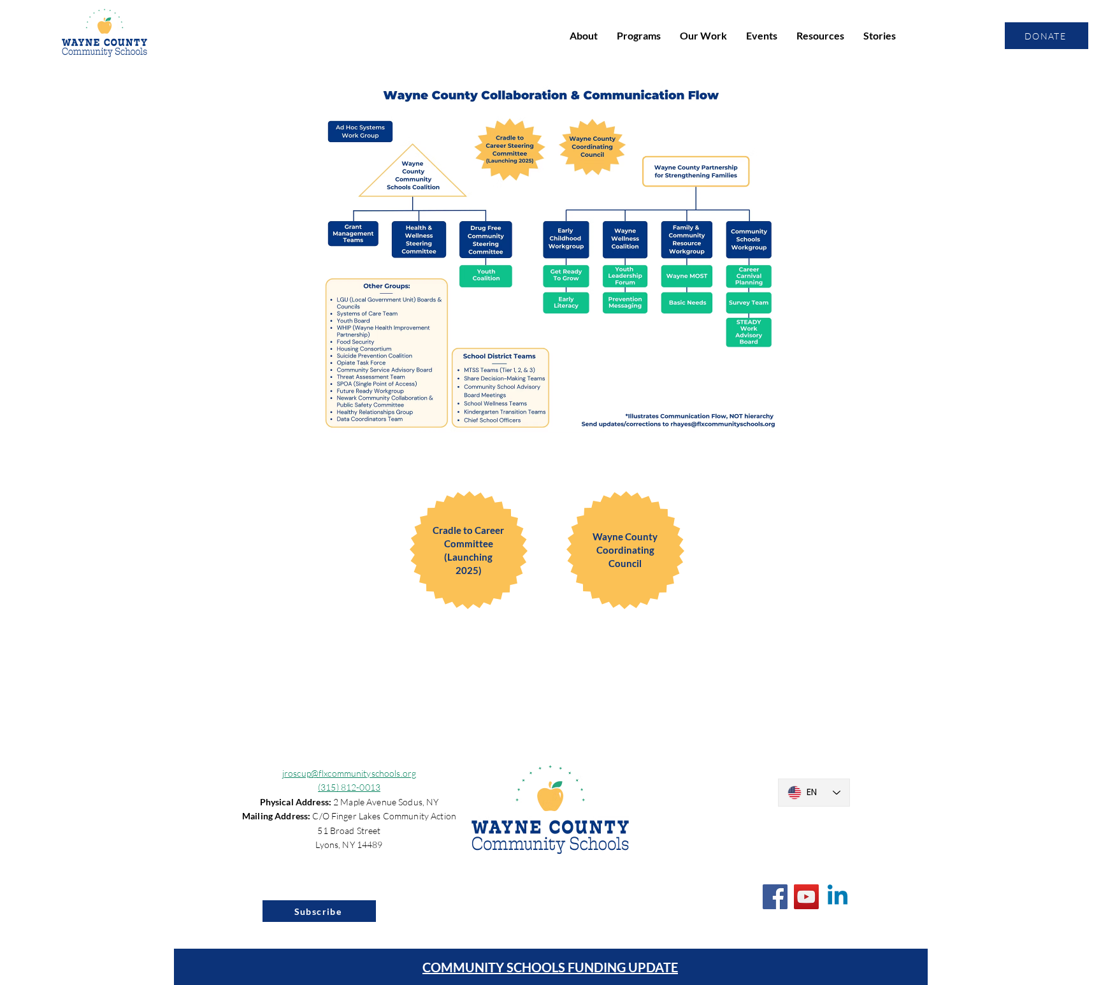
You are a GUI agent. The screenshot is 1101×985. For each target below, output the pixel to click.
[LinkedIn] (837, 896)
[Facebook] (775, 896)
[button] (583, 35)
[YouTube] (806, 896)
